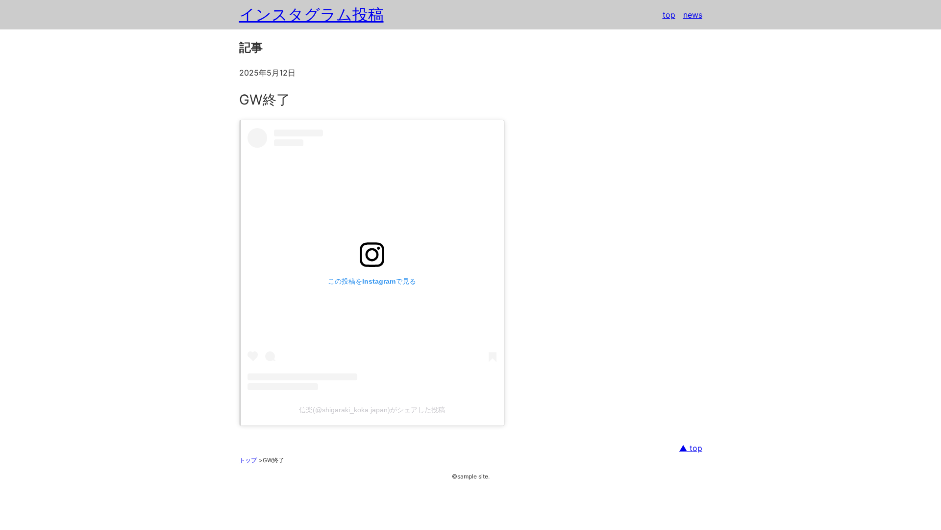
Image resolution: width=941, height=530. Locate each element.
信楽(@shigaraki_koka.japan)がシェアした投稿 (372, 410)
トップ (248, 460)
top (669, 15)
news (692, 15)
